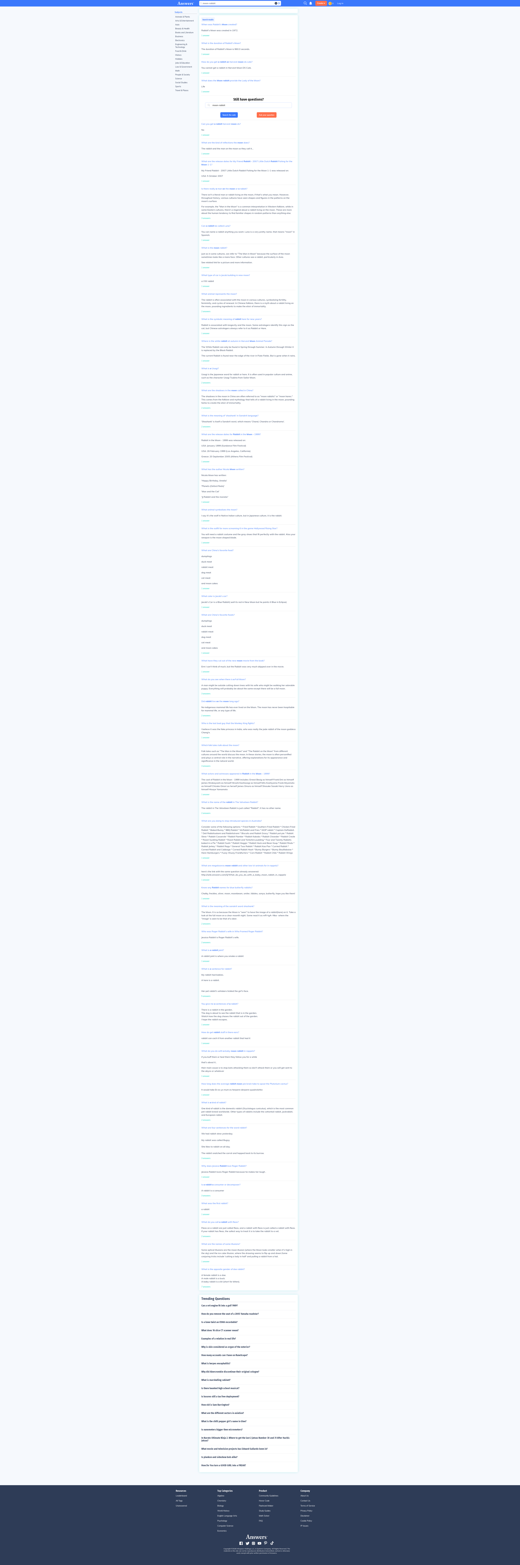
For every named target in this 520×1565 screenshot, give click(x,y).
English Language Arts (227, 1516)
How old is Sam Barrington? (215, 1404)
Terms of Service (307, 1506)
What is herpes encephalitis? (215, 1363)
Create (320, 3)
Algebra (220, 1496)
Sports (178, 86)
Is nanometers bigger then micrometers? (222, 1429)
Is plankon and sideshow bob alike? (219, 1457)
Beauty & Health (182, 28)
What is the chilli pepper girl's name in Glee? (223, 1421)
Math (177, 71)
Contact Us (305, 1501)
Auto (177, 24)
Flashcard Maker (266, 1506)
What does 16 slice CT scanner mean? (220, 1330)
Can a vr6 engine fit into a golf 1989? (219, 1305)
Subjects (178, 12)
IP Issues (304, 1526)
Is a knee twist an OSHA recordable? (219, 1322)
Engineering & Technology (181, 45)
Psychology (222, 1521)
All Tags (179, 1501)
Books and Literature (184, 32)
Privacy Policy (306, 1511)
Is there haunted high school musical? (220, 1388)
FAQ (261, 1521)
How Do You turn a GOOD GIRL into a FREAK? (223, 1465)
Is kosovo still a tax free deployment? (220, 1396)
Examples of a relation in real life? (218, 1338)
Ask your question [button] (266, 115)
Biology (220, 1506)
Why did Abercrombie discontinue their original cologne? (230, 1371)
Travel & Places (181, 90)
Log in (340, 3)
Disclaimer (304, 1516)
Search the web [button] (229, 115)
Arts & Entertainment (184, 21)
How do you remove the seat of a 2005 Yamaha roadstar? (230, 1313)
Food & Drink (180, 51)
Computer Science (225, 1526)
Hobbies (178, 59)
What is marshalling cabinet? (215, 1380)
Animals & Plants (182, 17)
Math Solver (264, 1516)
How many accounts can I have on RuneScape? (224, 1355)
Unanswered (181, 1506)
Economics (222, 1531)
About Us (304, 1496)
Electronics (180, 40)
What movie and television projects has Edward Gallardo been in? (234, 1448)
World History (223, 1511)
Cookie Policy (306, 1521)
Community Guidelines (268, 1496)
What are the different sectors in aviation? (222, 1413)
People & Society (182, 74)
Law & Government (183, 67)
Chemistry (221, 1501)
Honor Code (264, 1501)
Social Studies (181, 82)
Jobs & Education (182, 63)
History (178, 55)
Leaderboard (181, 1496)
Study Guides (264, 1511)
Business (179, 36)
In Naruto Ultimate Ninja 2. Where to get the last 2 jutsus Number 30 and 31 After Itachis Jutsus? (245, 1439)
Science (178, 78)
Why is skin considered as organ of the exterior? (225, 1346)
